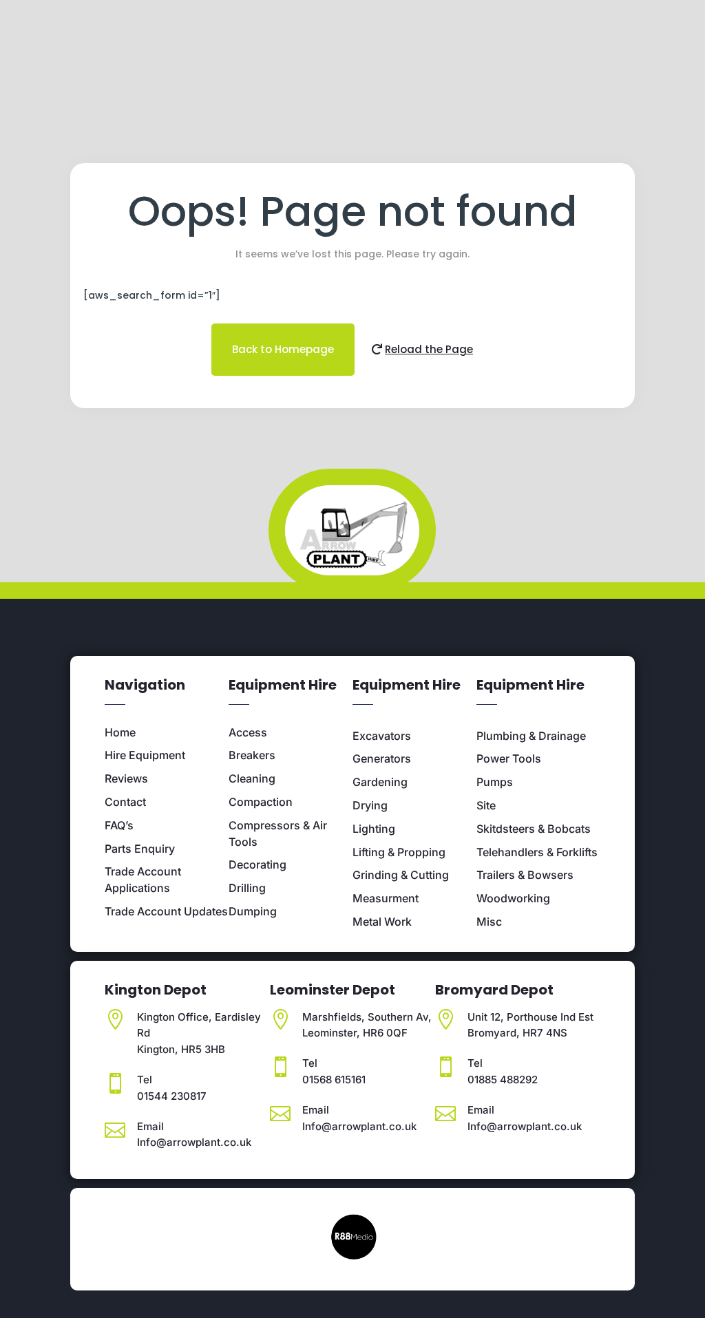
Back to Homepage (283, 349)
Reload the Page (429, 349)
